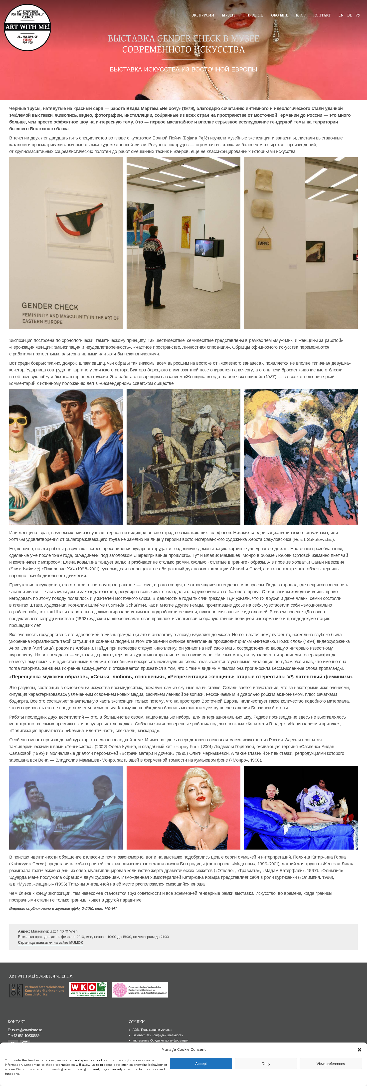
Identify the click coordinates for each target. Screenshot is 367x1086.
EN (341, 15)
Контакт (322, 15)
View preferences (331, 1064)
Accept (201, 1064)
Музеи (228, 15)
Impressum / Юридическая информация (160, 1040)
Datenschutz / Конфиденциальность (158, 1035)
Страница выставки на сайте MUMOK (50, 942)
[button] (359, 1049)
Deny (266, 1064)
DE (349, 15)
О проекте (253, 15)
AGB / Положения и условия (152, 1030)
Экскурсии (202, 15)
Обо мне (279, 15)
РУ (358, 15)
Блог (301, 15)
